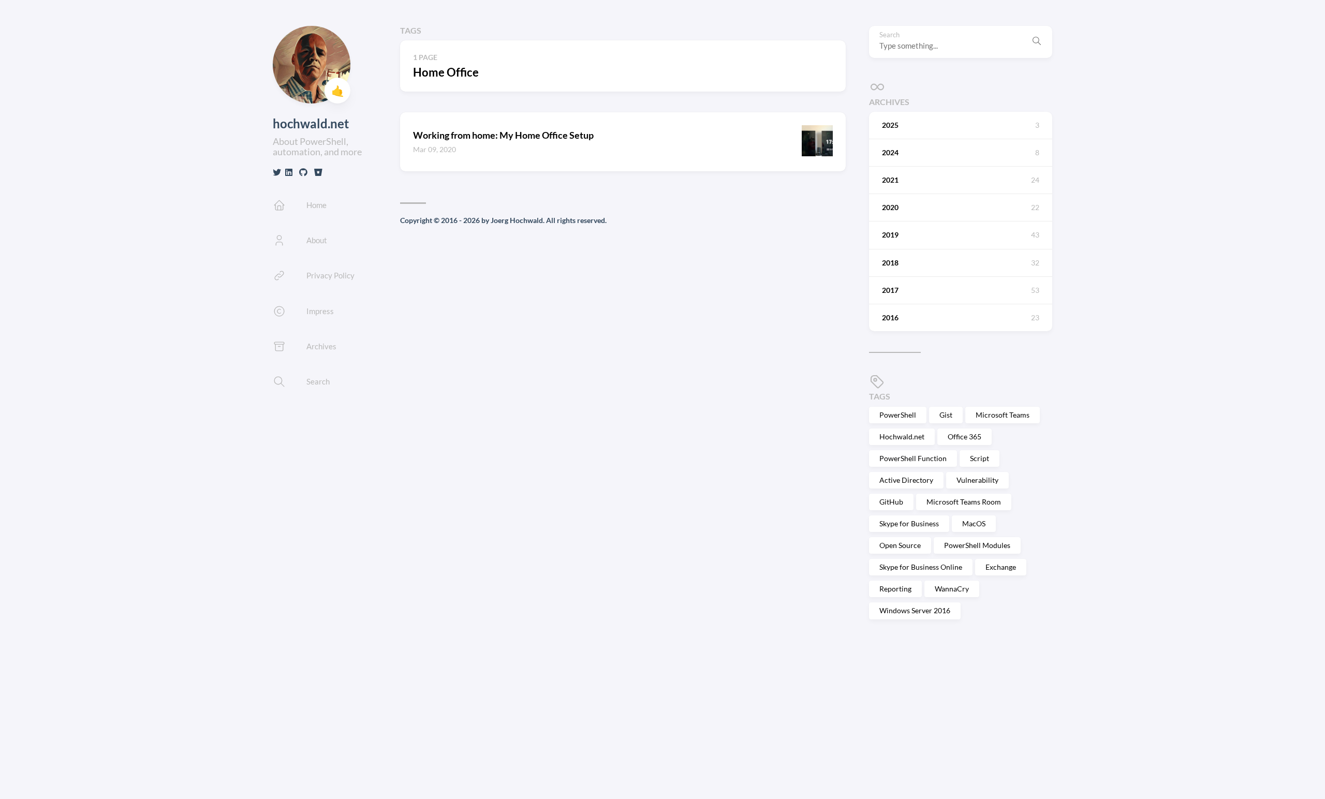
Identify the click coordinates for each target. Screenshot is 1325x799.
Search (889, 35)
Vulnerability (977, 480)
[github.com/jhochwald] (303, 172)
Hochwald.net (901, 436)
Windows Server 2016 (914, 610)
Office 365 (964, 436)
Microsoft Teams (1002, 414)
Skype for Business (909, 523)
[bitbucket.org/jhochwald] (318, 172)
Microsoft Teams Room (963, 501)
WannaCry (952, 588)
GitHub (891, 501)
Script (979, 458)
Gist (945, 414)
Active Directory (906, 480)
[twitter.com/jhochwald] (277, 172)
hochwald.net (311, 123)
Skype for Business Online (920, 567)
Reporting (895, 588)
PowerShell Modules (977, 545)
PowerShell (897, 414)
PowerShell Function (913, 458)
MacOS (973, 523)
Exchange (1000, 567)
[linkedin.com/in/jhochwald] (288, 172)
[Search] (1036, 42)
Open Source (900, 545)
